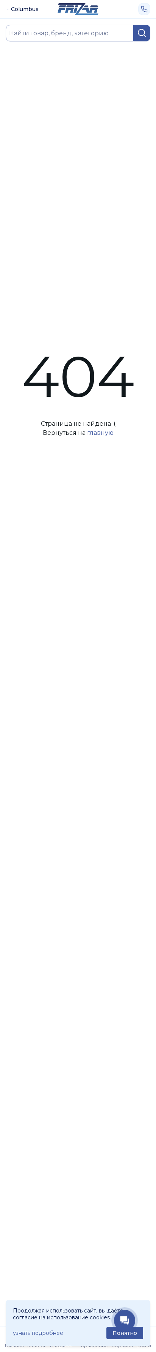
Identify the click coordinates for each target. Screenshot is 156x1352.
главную (100, 432)
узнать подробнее (38, 1333)
